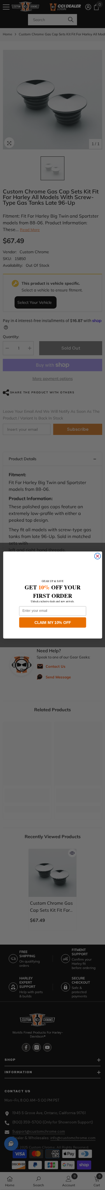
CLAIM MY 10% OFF (52, 622)
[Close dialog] (97, 556)
